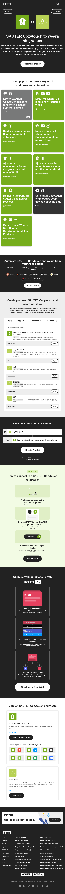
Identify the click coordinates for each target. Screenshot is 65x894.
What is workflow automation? (49, 850)
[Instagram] (28, 886)
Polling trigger (19, 352)
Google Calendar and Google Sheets (26, 847)
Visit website (12, 732)
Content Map (5, 856)
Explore (4, 837)
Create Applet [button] (32, 450)
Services (4, 840)
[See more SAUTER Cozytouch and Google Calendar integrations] (48, 758)
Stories (4, 843)
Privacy (46, 881)
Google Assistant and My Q (23, 850)
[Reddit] (46, 886)
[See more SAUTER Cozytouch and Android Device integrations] (16, 758)
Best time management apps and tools (51, 847)
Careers (21, 881)
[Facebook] (19, 886)
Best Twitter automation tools (49, 843)
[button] (62, 4)
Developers (13, 881)
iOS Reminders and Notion (23, 859)
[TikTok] (42, 886)
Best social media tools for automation (51, 868)
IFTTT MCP (5, 850)
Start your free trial (32, 687)
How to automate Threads (48, 862)
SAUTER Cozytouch (24, 36)
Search (4, 859)
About (52, 881)
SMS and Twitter (19, 856)
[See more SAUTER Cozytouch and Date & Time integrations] (48, 750)
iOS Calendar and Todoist (22, 862)
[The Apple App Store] (26, 874)
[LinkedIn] (24, 886)
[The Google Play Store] (38, 874)
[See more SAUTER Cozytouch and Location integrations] (32, 750)
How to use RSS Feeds (47, 853)
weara (53, 36)
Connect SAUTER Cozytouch (21, 737)
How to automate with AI (47, 840)
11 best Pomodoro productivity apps (51, 859)
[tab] (9, 321)
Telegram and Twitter (21, 865)
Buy (10, 790)
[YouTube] (33, 886)
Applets (4, 847)
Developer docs (6, 865)
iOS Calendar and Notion (22, 843)
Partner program (30, 881)
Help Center (5, 853)
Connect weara (16, 795)
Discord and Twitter (20, 868)
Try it (54, 343)
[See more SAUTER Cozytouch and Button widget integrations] (16, 750)
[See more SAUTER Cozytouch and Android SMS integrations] (32, 758)
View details (11, 343)
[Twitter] (37, 886)
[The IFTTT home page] (6, 3)
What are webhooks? (46, 856)
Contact (39, 881)
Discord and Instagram (21, 840)
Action (17, 337)
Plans (3, 862)
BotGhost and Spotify (21, 853)
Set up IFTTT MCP (32, 285)
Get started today (32, 64)
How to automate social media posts (51, 865)
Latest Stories (45, 837)
